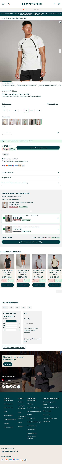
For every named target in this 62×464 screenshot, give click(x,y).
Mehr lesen (27, 332)
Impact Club (46, 415)
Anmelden (8, 364)
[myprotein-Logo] (31, 4)
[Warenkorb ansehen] (58, 4)
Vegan (20, 422)
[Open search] (9, 4)
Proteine (20, 402)
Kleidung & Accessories (21, 407)
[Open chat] (18, 386)
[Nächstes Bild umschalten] (60, 51)
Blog (19, 412)
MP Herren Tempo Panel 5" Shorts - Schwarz (23, 272)
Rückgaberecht (8, 415)
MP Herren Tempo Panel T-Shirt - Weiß (16, 18)
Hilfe (5, 411)
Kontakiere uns (8, 407)
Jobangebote (31, 429)
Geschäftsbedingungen (34, 422)
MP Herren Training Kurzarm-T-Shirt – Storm (39, 272)
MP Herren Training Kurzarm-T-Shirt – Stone (55, 272)
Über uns (30, 404)
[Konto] (54, 4)
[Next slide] (61, 274)
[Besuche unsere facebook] (7, 386)
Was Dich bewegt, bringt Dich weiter (50, 420)
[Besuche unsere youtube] (14, 386)
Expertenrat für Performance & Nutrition (31, 436)
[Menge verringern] (4, 133)
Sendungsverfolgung (10, 419)
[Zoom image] (60, 22)
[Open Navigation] (3, 4)
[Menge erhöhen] (10, 133)
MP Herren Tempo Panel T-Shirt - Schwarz (7, 272)
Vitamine (20, 426)
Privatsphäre (31, 418)
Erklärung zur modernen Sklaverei (34, 413)
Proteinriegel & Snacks (22, 417)
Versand (6, 423)
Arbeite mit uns (31, 425)
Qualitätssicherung (32, 407)
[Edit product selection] (58, 218)
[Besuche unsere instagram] (3, 386)
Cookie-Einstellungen (8, 376)
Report (26, 341)
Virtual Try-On (53, 104)
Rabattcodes (47, 411)
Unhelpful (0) (37, 339)
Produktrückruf (8, 427)
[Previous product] (57, 291)
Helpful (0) (28, 339)
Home (3, 18)
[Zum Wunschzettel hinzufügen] (58, 133)
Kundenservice (8, 404)
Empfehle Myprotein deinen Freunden (50, 404)
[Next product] (60, 291)
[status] (7, 133)
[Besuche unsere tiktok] (11, 386)
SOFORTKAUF (7, 285)
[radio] (4, 110)
